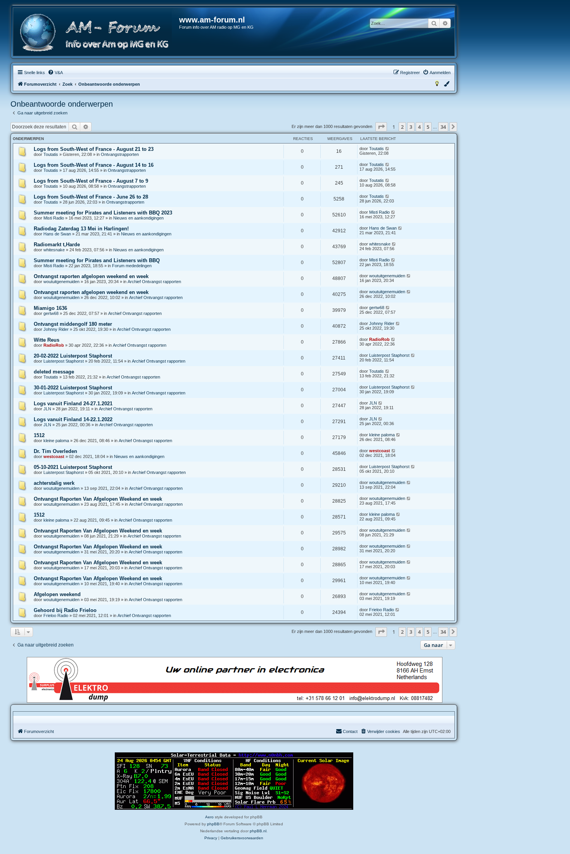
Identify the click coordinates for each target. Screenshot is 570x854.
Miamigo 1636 (50, 308)
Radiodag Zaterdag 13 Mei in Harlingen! (81, 229)
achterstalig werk (54, 483)
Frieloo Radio (55, 615)
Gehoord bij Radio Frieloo (65, 610)
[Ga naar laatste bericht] (387, 148)
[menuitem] (55, 72)
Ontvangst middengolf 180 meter (73, 324)
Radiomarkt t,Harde (57, 244)
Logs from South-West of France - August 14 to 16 (94, 165)
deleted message (54, 372)
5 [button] (428, 126)
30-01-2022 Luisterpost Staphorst (73, 388)
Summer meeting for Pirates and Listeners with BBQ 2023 (103, 213)
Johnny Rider (56, 329)
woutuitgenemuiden (61, 281)
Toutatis (50, 154)
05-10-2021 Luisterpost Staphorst (73, 467)
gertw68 (51, 313)
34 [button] (443, 126)
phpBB (213, 824)
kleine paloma (56, 440)
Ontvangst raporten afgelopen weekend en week (91, 276)
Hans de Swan (57, 234)
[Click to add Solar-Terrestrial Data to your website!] (234, 781)
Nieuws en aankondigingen (138, 218)
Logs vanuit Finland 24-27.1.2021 (73, 403)
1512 (39, 435)
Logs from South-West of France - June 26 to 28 (91, 197)
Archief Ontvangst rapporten (154, 281)
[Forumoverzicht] (96, 33)
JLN (47, 408)
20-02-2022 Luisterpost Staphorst (73, 356)
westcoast (53, 456)
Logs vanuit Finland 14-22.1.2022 (73, 419)
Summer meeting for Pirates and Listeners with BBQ (97, 260)
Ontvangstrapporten (120, 154)
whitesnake (54, 249)
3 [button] (410, 126)
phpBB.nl (258, 831)
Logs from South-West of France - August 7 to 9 (91, 181)
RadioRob (53, 345)
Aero (209, 817)
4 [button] (419, 126)
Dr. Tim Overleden (55, 451)
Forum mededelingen (132, 265)
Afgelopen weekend (57, 594)
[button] (381, 126)
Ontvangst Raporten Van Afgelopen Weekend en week (98, 499)
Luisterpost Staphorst (63, 361)
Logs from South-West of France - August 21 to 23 (94, 149)
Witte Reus (46, 340)
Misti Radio (53, 218)
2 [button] (402, 126)
